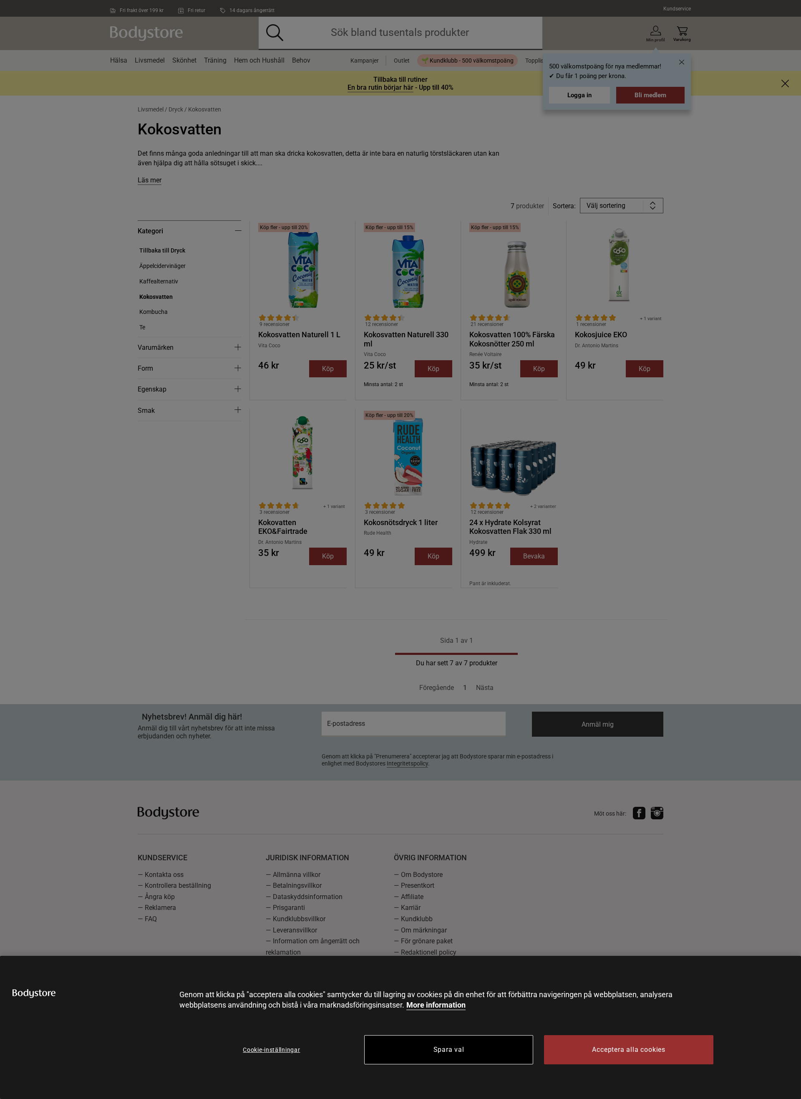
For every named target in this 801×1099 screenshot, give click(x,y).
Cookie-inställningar (271, 1049)
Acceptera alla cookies (628, 1050)
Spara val (448, 1050)
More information (436, 1004)
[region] (400, 1027)
